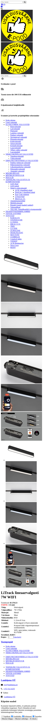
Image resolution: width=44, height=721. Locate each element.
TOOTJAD (10, 216)
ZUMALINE (15, 231)
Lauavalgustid (15, 148)
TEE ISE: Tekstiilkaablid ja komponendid (25, 209)
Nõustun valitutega (21, 719)
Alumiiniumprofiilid (17, 201)
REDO (13, 247)
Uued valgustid (11, 122)
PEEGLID (10, 178)
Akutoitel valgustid (17, 171)
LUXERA (14, 222)
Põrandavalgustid (16, 139)
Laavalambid (15, 152)
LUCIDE (13, 228)
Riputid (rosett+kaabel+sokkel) (21, 205)
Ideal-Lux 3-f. (20, 199)
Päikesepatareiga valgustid (20, 165)
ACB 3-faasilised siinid (23, 190)
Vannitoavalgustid (17, 156)
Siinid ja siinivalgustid (18, 188)
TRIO (12, 226)
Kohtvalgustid (15, 141)
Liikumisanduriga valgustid (20, 167)
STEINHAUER (16, 220)
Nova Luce (14, 245)
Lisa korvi (17, 637)
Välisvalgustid (15, 158)
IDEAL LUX (15, 224)
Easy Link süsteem (22, 194)
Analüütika (17, 716)
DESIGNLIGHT (16, 233)
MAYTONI (14, 235)
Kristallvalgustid (16, 146)
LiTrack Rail (19, 197)
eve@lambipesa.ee (11, 685)
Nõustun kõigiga (7, 719)
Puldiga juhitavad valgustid (20, 163)
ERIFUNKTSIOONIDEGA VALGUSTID (22, 161)
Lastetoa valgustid (17, 133)
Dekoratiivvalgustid (17, 169)
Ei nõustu (33, 719)
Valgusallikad (15, 207)
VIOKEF (13, 241)
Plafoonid (13, 131)
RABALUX (15, 218)
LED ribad (14, 184)
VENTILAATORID (13, 214)
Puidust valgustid (16, 135)
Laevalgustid (15, 129)
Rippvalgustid (15, 127)
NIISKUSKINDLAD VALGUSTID (19, 154)
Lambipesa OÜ (9, 697)
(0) (4, 4)
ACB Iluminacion (17, 243)
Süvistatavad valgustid (18, 137)
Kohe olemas (10, 120)
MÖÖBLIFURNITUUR (15, 175)
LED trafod (14, 186)
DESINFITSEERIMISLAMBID (18, 211)
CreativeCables (16, 239)
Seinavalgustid (15, 144)
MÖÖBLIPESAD (12, 173)
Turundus (38, 716)
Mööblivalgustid (16, 203)
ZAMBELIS (15, 237)
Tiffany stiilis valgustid (18, 150)
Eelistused (28, 716)
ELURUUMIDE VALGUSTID (18, 124)
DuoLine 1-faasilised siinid (25, 192)
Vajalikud (6, 716)
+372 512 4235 (9, 689)
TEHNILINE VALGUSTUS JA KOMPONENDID (18, 181)
